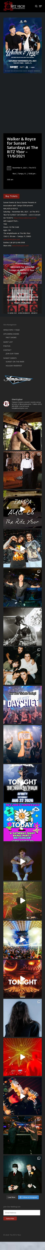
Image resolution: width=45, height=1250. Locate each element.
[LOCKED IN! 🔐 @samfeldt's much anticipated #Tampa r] (22, 588)
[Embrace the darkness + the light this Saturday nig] (22, 1057)
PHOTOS (6, 346)
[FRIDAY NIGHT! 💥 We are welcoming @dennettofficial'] (22, 509)
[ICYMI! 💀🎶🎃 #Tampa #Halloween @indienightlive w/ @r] (22, 666)
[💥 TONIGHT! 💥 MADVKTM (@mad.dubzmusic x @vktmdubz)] (22, 979)
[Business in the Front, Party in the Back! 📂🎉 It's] (22, 470)
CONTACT (7, 350)
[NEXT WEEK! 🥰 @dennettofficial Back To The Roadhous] (22, 861)
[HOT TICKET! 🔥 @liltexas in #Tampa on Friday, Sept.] (22, 627)
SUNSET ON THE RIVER (15, 362)
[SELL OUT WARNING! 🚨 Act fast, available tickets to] (22, 1135)
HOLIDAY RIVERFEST (14, 366)
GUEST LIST (8, 342)
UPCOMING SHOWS (11, 334)
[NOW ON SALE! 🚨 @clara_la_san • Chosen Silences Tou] (22, 1018)
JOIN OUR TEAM (12, 353)
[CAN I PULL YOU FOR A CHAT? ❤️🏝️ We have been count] (22, 744)
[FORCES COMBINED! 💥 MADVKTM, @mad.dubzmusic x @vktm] (22, 1174)
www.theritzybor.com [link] (11, 239)
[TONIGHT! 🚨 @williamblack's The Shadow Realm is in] (22, 783)
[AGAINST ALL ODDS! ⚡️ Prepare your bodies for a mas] (22, 548)
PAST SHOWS (11, 337)
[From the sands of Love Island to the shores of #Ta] (22, 431)
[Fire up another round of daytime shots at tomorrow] (22, 940)
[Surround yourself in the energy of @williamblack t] (22, 900)
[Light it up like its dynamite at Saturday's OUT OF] (22, 1096)
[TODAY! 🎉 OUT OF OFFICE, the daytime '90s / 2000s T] (22, 822)
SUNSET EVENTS (10, 358)
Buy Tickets (11, 196)
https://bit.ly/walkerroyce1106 (25, 218)
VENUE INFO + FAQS (11, 330)
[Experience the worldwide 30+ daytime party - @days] (22, 705)
